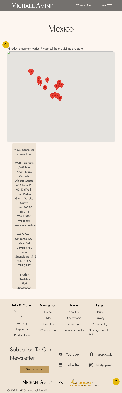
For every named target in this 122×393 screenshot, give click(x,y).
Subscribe (34, 369)
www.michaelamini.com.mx (32, 225)
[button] (106, 5)
